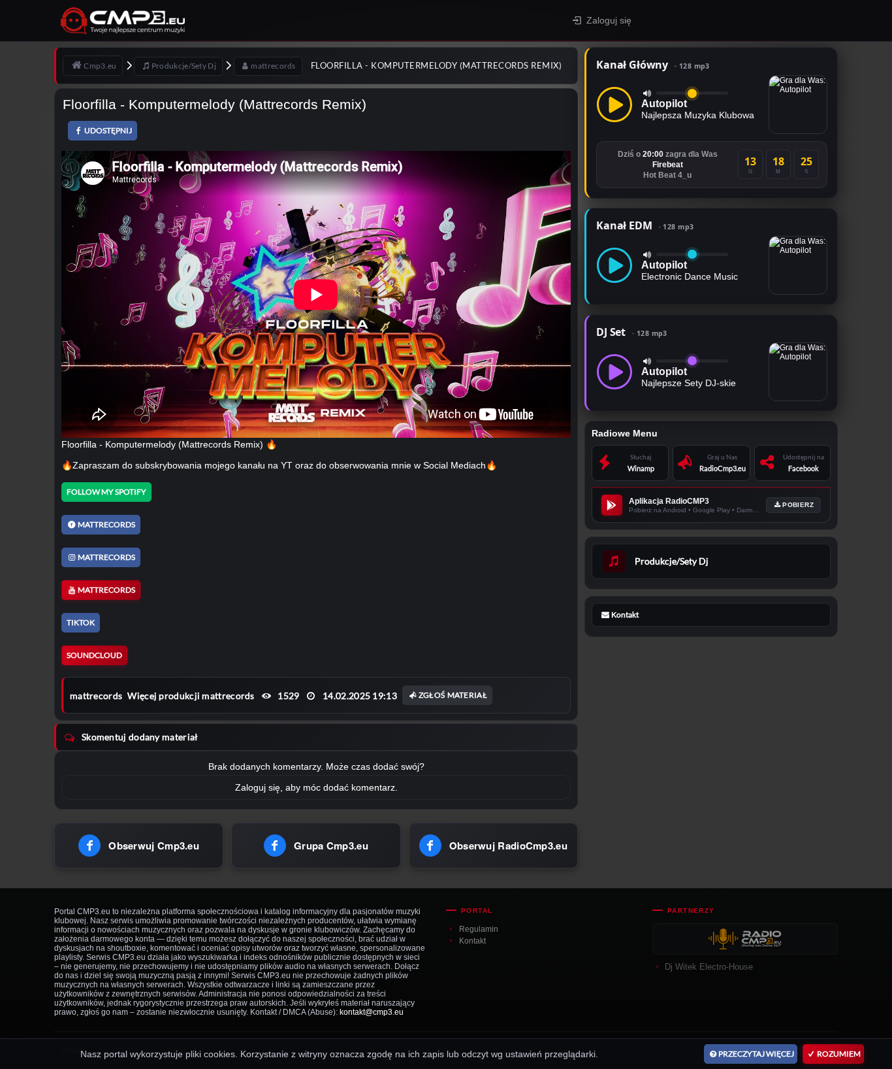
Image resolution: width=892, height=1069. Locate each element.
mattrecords (96, 695)
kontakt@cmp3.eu (372, 1012)
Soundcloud (94, 655)
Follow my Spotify (106, 492)
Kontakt (472, 941)
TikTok (81, 622)
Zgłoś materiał (453, 695)
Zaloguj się (608, 20)
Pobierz (798, 504)
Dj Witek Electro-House (709, 967)
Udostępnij (108, 130)
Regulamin (478, 929)
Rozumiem (839, 1054)
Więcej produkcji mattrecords (190, 695)
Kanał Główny (653, 65)
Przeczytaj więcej (756, 1054)
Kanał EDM (644, 225)
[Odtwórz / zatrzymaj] (614, 104)
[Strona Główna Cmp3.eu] (215, 20)
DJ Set (631, 332)
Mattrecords (106, 524)
